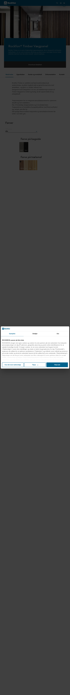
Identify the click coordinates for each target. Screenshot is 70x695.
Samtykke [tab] (12, 334)
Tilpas (34, 365)
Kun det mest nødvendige (13, 365)
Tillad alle (57, 365)
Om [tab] (58, 334)
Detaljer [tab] (35, 334)
